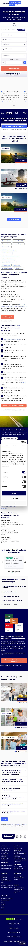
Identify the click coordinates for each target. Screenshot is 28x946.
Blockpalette (4, 877)
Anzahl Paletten (14, 59)
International (4, 856)
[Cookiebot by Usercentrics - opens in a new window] (20, 442)
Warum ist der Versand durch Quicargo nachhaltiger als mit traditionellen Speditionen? (11, 772)
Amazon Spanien (10, 825)
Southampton (19, 751)
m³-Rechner (4, 867)
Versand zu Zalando (19, 870)
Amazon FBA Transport (20, 867)
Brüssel (22, 702)
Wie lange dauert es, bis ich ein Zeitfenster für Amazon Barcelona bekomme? (12, 781)
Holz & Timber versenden (20, 860)
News (2, 907)
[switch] (24, 477)
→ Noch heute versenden (9, 438)
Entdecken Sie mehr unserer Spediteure (14, 660)
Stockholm (24, 727)
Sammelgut (4, 852)
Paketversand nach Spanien (11, 596)
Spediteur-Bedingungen (14, 936)
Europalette (4, 876)
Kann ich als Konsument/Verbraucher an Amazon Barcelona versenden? (13, 797)
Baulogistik (17, 852)
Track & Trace (4, 860)
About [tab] (23, 446)
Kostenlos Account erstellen (12, 339)
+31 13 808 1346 (5, 900)
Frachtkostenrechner (6, 868)
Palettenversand (5, 850)
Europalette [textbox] (6, 55)
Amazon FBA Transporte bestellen (13, 405)
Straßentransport (5, 858)
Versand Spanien (18, 824)
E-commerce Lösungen (10, 604)
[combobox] (14, 35)
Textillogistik (17, 861)
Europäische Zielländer (10, 592)
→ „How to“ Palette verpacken (20, 164)
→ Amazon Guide (23, 212)
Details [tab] (14, 446)
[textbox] (14, 35)
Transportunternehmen (8, 298)
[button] (14, 219)
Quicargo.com (10, 824)
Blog (2, 909)
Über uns (3, 902)
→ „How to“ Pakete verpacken (20, 188)
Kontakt (3, 904)
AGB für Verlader (14, 928)
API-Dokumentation (19, 887)
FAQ (15, 892)
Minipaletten (4, 879)
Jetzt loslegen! (7, 317)
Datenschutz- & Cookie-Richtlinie (14, 941)
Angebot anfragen (19, 877)
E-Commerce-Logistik (20, 853)
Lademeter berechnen (6, 865)
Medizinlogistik (18, 848)
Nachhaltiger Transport (7, 885)
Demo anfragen (18, 876)
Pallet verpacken (18, 889)
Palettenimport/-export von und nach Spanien (14, 587)
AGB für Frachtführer (14, 932)
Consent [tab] (5, 446)
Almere (25, 751)
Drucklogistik (17, 856)
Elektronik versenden (19, 858)
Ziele (2, 882)
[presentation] (14, 40)
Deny (14, 503)
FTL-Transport (4, 855)
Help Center (17, 891)
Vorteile (3, 884)
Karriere (3, 906)
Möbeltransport (18, 850)
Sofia (26, 702)
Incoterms (4, 508)
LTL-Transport (4, 853)
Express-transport (5, 848)
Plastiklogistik (17, 855)
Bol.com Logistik (18, 868)
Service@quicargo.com (7, 898)
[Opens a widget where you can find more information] (22, 943)
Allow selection (14, 498)
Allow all (14, 493)
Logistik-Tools (4, 862)
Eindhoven (18, 727)
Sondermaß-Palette (6, 880)
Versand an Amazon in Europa (12, 600)
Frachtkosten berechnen (8, 506)
